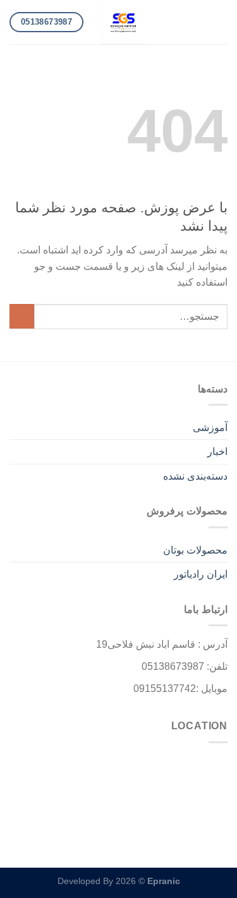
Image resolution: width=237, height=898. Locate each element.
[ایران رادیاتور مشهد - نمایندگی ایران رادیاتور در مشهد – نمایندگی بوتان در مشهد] (123, 22)
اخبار (217, 451)
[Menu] (220, 21)
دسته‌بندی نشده (195, 476)
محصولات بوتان (195, 550)
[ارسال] (21, 316)
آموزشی (210, 427)
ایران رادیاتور (201, 574)
